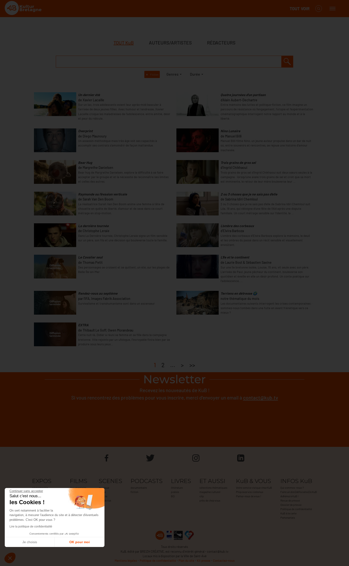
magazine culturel (209, 491)
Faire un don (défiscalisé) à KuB (298, 491)
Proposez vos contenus (249, 491)
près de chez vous (209, 500)
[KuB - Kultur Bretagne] (24, 8)
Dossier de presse (291, 504)
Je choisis (29, 542)
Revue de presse (290, 500)
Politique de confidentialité (296, 509)
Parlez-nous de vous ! (248, 496)
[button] (10, 558)
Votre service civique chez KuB (254, 487)
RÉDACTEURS (221, 42)
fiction (134, 491)
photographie (40, 487)
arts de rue (105, 500)
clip (201, 496)
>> (192, 364)
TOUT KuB (123, 42)
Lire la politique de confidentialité (30, 526)
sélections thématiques (213, 487)
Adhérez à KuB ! (289, 496)
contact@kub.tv (260, 397)
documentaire (78, 487)
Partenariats (287, 517)
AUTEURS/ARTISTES (170, 42)
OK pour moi (79, 542)
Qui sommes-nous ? (292, 487)
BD (172, 496)
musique (104, 487)
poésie (175, 491)
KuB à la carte (288, 513)
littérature (177, 487)
